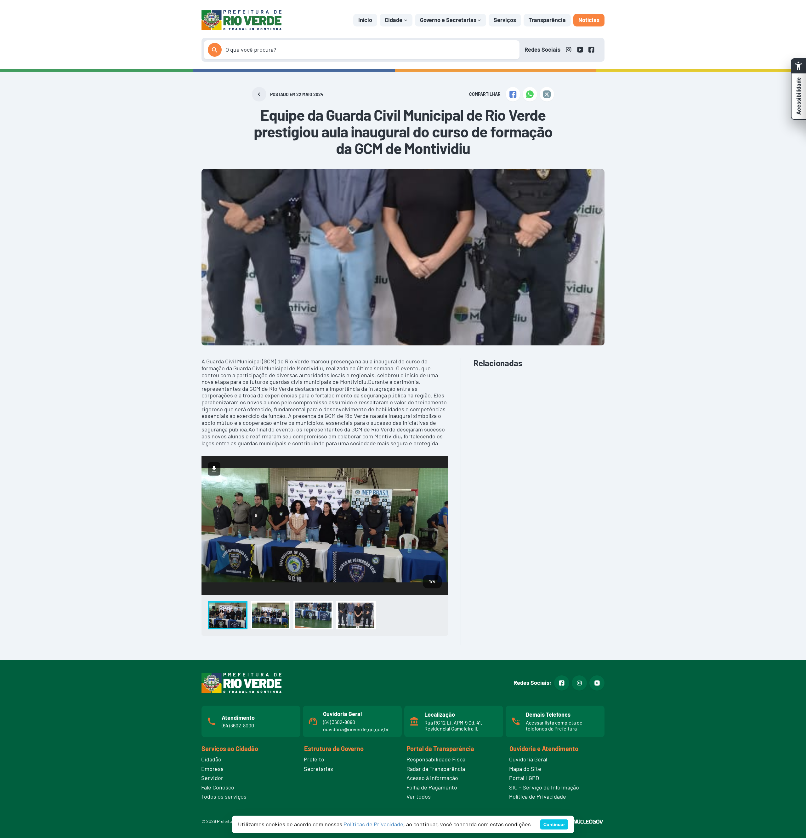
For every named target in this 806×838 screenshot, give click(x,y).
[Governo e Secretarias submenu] (479, 20)
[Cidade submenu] (405, 20)
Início (365, 19)
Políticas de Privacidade (373, 824)
